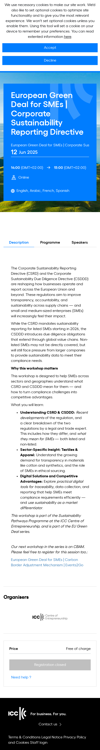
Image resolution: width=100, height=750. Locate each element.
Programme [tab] (50, 242)
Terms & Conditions (24, 737)
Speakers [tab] (80, 242)
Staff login (38, 742)
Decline (50, 60)
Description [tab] (19, 242)
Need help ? (21, 677)
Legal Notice (52, 737)
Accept (50, 47)
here (67, 37)
